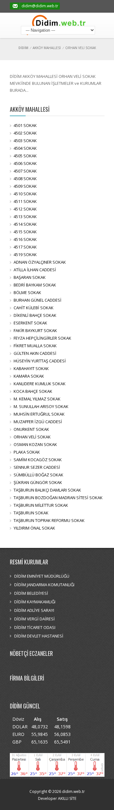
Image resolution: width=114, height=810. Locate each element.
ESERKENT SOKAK (30, 323)
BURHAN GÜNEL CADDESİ (37, 300)
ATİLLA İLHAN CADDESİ (35, 270)
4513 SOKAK (25, 216)
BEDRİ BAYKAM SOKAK (35, 285)
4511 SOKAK (25, 201)
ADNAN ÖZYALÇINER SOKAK (40, 262)
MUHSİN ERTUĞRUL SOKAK (39, 414)
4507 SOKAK (25, 171)
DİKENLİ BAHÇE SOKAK (35, 315)
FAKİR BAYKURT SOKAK (35, 330)
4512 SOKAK (25, 209)
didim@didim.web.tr (40, 6)
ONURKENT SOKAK (31, 429)
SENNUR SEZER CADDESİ (37, 467)
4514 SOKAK (25, 224)
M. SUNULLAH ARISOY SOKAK (41, 406)
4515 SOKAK (25, 232)
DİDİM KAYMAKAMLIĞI (34, 602)
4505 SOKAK (25, 156)
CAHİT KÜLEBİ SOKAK (34, 308)
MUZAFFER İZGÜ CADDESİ (38, 421)
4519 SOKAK (25, 254)
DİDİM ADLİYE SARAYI (34, 610)
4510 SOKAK (25, 194)
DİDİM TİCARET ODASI (34, 627)
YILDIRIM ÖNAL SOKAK (34, 528)
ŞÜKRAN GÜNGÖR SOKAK (38, 482)
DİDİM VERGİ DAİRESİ (34, 619)
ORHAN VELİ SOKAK (32, 437)
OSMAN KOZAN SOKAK (35, 444)
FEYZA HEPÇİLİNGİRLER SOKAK (42, 338)
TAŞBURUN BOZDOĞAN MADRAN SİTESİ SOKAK (58, 497)
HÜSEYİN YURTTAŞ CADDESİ (40, 361)
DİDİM (23, 48)
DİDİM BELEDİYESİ (31, 593)
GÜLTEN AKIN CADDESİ (35, 353)
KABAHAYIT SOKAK (31, 368)
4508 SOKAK (25, 178)
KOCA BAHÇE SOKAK (33, 391)
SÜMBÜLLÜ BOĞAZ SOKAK (38, 475)
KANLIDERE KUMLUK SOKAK (40, 383)
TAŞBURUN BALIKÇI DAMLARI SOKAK (47, 490)
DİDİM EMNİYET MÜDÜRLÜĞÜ (41, 576)
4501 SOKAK (25, 125)
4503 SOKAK (25, 140)
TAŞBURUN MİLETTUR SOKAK (41, 505)
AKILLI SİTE (66, 798)
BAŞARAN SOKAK (30, 277)
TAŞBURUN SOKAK (31, 513)
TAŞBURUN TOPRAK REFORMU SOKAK (49, 520)
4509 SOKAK (25, 186)
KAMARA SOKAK (29, 376)
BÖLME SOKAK (27, 292)
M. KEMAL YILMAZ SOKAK (37, 399)
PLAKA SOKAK (27, 452)
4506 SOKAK (25, 163)
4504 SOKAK (25, 148)
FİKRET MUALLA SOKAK (35, 345)
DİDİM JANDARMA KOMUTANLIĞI (44, 584)
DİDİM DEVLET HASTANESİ (38, 636)
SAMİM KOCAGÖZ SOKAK (38, 459)
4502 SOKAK (25, 133)
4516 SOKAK (25, 239)
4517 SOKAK (25, 247)
